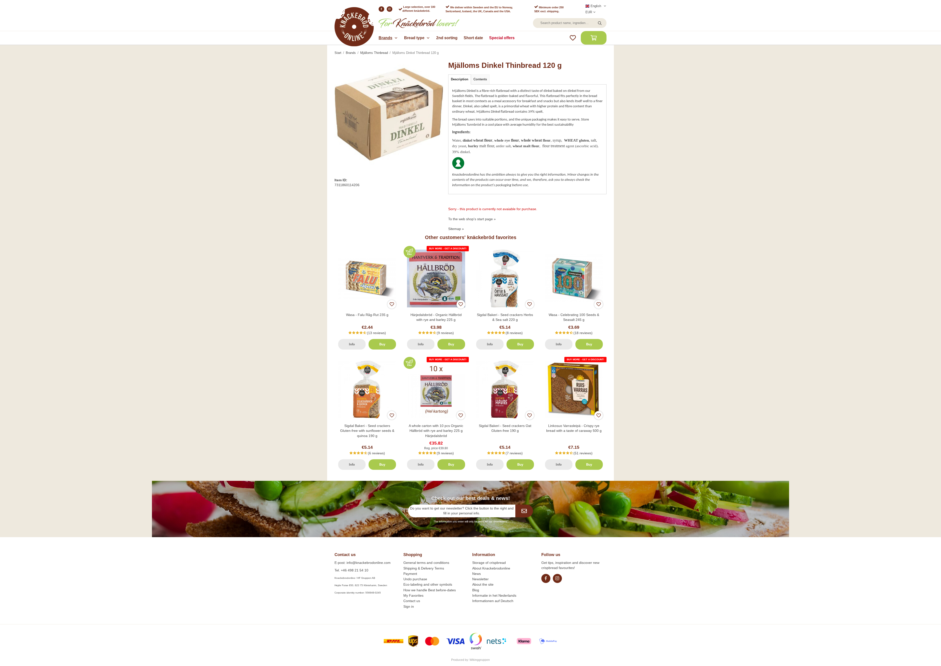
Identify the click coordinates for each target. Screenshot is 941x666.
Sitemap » (456, 229)
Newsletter (480, 579)
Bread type (414, 38)
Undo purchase (415, 579)
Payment (410, 574)
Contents (480, 79)
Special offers (502, 38)
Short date (473, 38)
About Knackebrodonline (491, 568)
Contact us (411, 601)
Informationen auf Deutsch (492, 601)
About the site (483, 584)
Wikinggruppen (480, 660)
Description (459, 79)
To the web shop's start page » (472, 219)
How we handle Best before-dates (429, 590)
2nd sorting (447, 38)
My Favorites (413, 595)
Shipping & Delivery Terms (423, 568)
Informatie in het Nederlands (494, 595)
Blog (475, 590)
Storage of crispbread (489, 563)
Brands (385, 38)
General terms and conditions (426, 563)
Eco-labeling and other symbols (427, 584)
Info (352, 344)
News (476, 574)
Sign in (408, 606)
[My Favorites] (573, 38)
